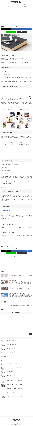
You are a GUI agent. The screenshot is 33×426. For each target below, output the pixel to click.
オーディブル (14, 246)
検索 (1, 332)
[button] (22, 32)
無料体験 (5, 210)
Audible (6, 246)
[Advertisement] (16, 19)
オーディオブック (10, 246)
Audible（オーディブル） (7, 82)
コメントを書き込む (16, 312)
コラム (2, 246)
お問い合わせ (16, 423)
